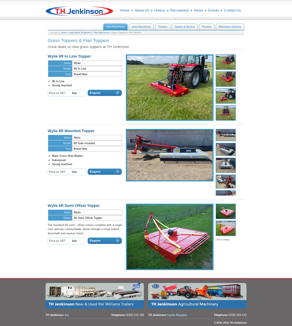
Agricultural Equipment (80, 32)
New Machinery (101, 32)
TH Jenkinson (80, 10)
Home (64, 32)
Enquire (95, 92)
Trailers (96, 296)
